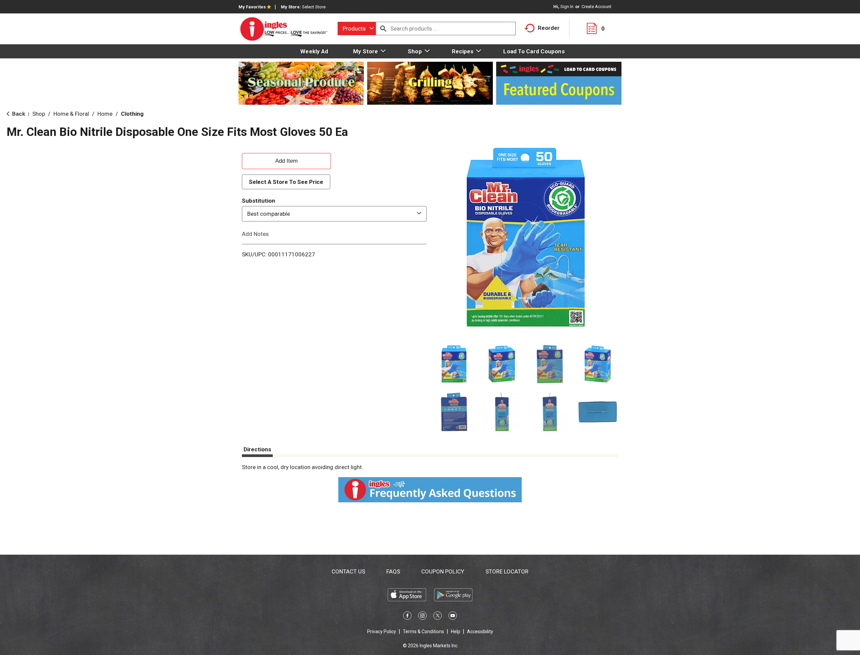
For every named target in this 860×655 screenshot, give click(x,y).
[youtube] (452, 616)
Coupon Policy (442, 571)
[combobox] (357, 28)
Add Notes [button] (255, 234)
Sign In (566, 6)
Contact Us (348, 571)
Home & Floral (71, 113)
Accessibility (480, 631)
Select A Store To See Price (286, 182)
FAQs (393, 571)
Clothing (132, 113)
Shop (38, 113)
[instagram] (422, 616)
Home (105, 113)
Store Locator (506, 571)
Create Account (596, 6)
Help (455, 631)
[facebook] (407, 616)
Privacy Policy (381, 631)
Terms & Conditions (423, 631)
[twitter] (437, 616)
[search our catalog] (383, 28)
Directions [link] (257, 449)
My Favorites (252, 6)
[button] (454, 364)
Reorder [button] (549, 27)
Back (18, 113)
